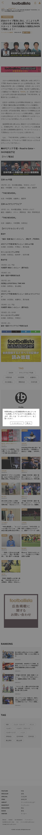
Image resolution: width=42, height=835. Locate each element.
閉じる (28, 423)
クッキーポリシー (17, 423)
